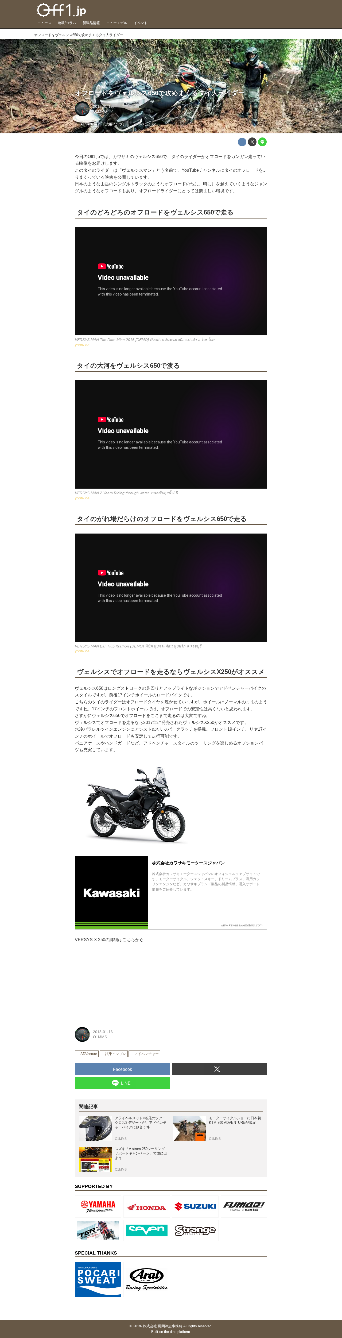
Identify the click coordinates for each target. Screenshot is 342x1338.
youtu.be (334, 131)
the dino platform (177, 1332)
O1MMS (100, 111)
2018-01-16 (103, 106)
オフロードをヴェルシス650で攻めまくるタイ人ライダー (159, 93)
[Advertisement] (115, 983)
